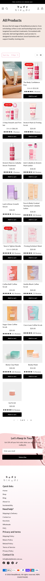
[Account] (38, 8)
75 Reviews (37, 372)
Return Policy (8, 540)
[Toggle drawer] (3, 8)
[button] (37, 55)
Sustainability (8, 505)
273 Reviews (36, 293)
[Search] (7, 8)
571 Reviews (16, 334)
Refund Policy (8, 543)
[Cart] (42, 8)
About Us (6, 502)
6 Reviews (36, 132)
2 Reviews (16, 132)
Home (5, 490)
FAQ (4, 528)
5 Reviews (36, 92)
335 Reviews (16, 214)
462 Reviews (16, 293)
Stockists (6, 521)
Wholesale (6, 524)
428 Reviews (36, 333)
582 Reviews (36, 172)
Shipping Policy (8, 536)
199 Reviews (36, 253)
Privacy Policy (8, 551)
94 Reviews (16, 410)
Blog (4, 498)
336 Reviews (36, 215)
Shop (4, 494)
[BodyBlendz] (22, 9)
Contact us (7, 517)
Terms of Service (9, 547)
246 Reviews (16, 372)
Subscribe (22, 457)
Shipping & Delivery (10, 513)
